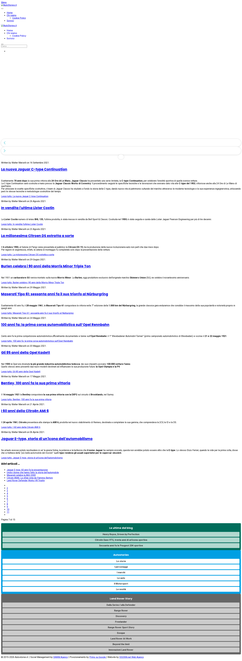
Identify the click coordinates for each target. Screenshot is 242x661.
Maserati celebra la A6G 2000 (21, 475)
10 (8, 509)
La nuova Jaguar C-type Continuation (34, 169)
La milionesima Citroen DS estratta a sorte (37, 235)
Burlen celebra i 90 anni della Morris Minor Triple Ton (46, 266)
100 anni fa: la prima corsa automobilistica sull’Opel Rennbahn (55, 324)
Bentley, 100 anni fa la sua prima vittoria (35, 383)
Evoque (121, 633)
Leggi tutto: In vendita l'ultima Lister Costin (22, 224)
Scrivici (10, 20)
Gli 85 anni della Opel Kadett (25, 352)
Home (10, 12)
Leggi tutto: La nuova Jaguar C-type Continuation (24, 196)
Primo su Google (97, 657)
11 (8, 512)
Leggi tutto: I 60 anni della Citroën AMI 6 (20, 427)
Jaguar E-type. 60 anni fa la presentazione (27, 470)
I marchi (121, 572)
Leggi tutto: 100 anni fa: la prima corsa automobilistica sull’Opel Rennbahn (37, 341)
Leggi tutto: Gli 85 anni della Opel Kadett (20, 371)
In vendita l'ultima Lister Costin (27, 208)
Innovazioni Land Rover (121, 650)
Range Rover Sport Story (121, 627)
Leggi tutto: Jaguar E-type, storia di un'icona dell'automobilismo (32, 457)
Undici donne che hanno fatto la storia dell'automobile (33, 472)
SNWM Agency (60, 657)
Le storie (121, 561)
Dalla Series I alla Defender (121, 605)
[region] (121, 107)
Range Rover (121, 610)
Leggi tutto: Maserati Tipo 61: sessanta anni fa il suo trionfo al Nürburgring (37, 313)
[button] (121, 143)
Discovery (121, 616)
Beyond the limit (121, 644)
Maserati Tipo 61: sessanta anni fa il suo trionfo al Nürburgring (54, 294)
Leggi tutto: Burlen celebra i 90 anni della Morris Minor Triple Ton (32, 282)
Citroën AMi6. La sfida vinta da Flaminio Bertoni (30, 478)
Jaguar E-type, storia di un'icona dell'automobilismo (47, 438)
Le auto (121, 578)
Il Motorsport (121, 583)
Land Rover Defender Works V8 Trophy (26, 480)
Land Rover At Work (121, 638)
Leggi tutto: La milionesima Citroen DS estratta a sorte (27, 254)
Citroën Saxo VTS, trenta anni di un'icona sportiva (121, 540)
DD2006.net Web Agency (131, 657)
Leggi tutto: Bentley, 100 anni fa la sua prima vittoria (26, 399)
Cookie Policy (19, 18)
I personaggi (121, 567)
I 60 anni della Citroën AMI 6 (25, 411)
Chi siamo (11, 15)
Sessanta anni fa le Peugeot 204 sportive (121, 545)
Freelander (121, 621)
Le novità (121, 589)
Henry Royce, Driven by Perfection (121, 534)
